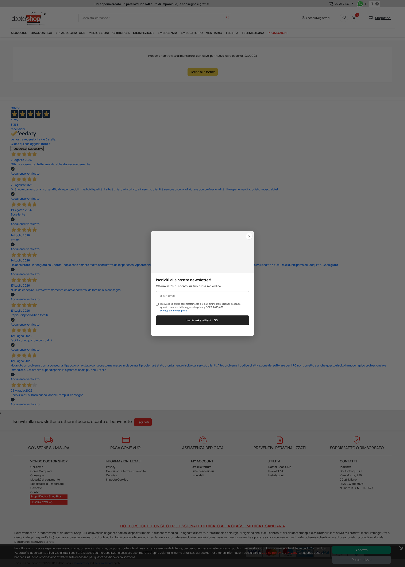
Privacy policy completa (173, 310)
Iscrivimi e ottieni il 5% (202, 320)
